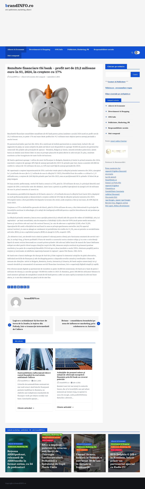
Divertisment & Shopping (39, 49)
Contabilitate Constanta (114, 191)
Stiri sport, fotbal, (112, 206)
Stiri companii (13, 55)
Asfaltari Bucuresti (112, 194)
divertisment (124, 206)
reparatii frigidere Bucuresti (116, 171)
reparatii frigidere (112, 185)
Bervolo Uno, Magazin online (116, 203)
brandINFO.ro (15, 77)
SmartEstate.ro (111, 180)
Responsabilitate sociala (104, 49)
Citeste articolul (25, 408)
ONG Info (59, 49)
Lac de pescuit (110, 177)
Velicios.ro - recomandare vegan (118, 88)
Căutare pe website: (116, 66)
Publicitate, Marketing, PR (78, 49)
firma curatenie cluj (112, 168)
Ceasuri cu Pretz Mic (113, 182)
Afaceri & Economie (16, 49)
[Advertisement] (72, 30)
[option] (21, 453)
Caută (135, 74)
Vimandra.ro (110, 188)
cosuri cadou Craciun (119, 141)
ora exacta (109, 174)
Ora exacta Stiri (111, 197)
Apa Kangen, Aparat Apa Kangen (117, 200)
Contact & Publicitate (116, 82)
